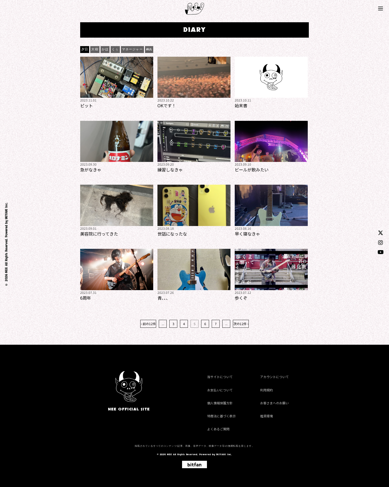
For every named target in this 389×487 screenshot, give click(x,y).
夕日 (84, 49)
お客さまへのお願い (274, 403)
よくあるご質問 (218, 429)
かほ (105, 49)
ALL (149, 49)
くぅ (115, 49)
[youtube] (381, 252)
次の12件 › (240, 323)
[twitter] (380, 232)
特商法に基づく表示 (221, 416)
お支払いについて (220, 390)
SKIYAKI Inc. (6, 211)
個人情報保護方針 (220, 403)
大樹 (94, 49)
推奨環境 (266, 416)
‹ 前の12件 (148, 323)
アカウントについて (274, 376)
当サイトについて (220, 376)
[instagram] (380, 242)
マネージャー (132, 49)
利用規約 (266, 390)
